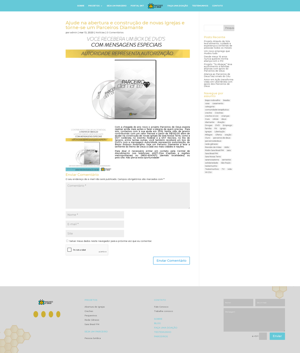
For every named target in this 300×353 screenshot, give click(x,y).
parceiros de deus (221, 138)
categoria (209, 106)
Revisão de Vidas (213, 147)
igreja (222, 128)
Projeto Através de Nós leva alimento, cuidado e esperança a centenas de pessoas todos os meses (218, 44)
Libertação (220, 131)
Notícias (100, 32)
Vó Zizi (208, 172)
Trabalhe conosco (163, 311)
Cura (207, 119)
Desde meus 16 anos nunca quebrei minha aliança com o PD (216, 58)
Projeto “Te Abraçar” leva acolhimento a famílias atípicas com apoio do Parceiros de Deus (218, 67)
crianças (225, 116)
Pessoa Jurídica (93, 338)
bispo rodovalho (212, 100)
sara (229, 150)
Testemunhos (200, 6)
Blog (157, 323)
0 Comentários (115, 32)
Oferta (218, 135)
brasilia (226, 100)
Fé (216, 128)
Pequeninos (91, 316)
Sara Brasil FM (211, 153)
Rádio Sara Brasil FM (214, 150)
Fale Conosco (161, 307)
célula (215, 119)
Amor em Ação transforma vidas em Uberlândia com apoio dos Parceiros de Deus (218, 83)
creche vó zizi (211, 116)
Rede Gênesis (92, 320)
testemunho (211, 166)
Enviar (277, 336)
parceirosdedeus (213, 141)
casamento (217, 103)
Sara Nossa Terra (213, 156)
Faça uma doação (178, 6)
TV (223, 169)
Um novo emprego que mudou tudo (217, 52)
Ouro (207, 138)
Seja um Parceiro (117, 6)
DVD (217, 125)
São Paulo (225, 163)
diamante (209, 122)
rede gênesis (211, 144)
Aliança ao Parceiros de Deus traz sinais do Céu (217, 75)
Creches (219, 113)
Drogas (208, 125)
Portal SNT (137, 6)
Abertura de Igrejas (95, 307)
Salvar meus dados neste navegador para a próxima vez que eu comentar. (110, 241)
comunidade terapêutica (217, 109)
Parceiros (161, 336)
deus (223, 119)
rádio (226, 147)
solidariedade (211, 163)
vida (230, 169)
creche (208, 113)
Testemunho (162, 332)
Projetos (94, 6)
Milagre (208, 135)
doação (221, 122)
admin (73, 32)
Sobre (80, 6)
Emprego (227, 125)
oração (228, 135)
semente (226, 160)
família (208, 128)
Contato (217, 6)
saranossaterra (212, 160)
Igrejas (208, 131)
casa (207, 103)
